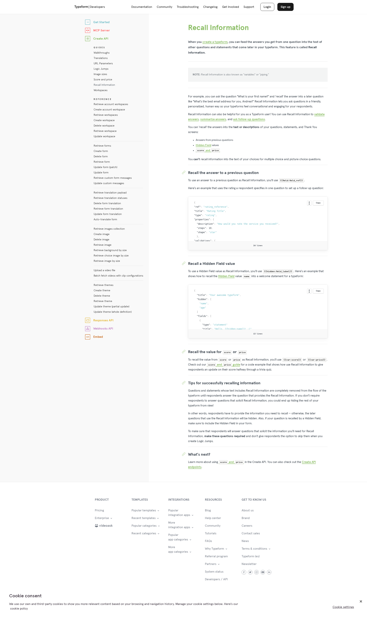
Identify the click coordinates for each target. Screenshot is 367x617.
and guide (224, 364)
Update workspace (104, 136)
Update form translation (108, 214)
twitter (250, 572)
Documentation (141, 6)
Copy (318, 203)
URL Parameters (103, 63)
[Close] (361, 601)
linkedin (269, 572)
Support (249, 6)
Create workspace (104, 120)
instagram (256, 572)
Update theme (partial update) (111, 306)
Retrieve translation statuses (110, 198)
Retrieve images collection (109, 229)
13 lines (257, 334)
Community (164, 6)
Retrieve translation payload (110, 192)
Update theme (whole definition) (113, 312)
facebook (244, 572)
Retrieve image (102, 245)
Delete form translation (107, 203)
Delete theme (102, 296)
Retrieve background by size (110, 250)
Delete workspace (104, 125)
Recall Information (104, 85)
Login (267, 6)
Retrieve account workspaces (111, 104)
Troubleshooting (188, 6)
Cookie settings (343, 607)
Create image (102, 234)
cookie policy (19, 608)
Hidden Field (203, 145)
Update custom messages (109, 183)
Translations (101, 58)
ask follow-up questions (249, 119)
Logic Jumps (101, 69)
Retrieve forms (102, 145)
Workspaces (100, 90)
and (208, 150)
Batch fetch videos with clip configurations (118, 275)
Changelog (210, 6)
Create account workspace (109, 109)
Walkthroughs (102, 52)
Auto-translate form (105, 219)
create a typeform (215, 41)
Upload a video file (104, 270)
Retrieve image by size (107, 261)
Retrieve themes (103, 285)
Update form (101, 172)
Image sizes (100, 74)
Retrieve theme (103, 301)
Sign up (285, 6)
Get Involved (230, 6)
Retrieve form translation (108, 208)
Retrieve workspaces (106, 115)
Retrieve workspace (105, 131)
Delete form (101, 156)
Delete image (101, 239)
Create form (101, 151)
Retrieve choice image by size (111, 255)
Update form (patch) (105, 167)
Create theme (102, 290)
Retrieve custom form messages (113, 178)
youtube (263, 572)
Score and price (103, 79)
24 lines (257, 245)
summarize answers (213, 119)
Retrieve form (102, 162)
